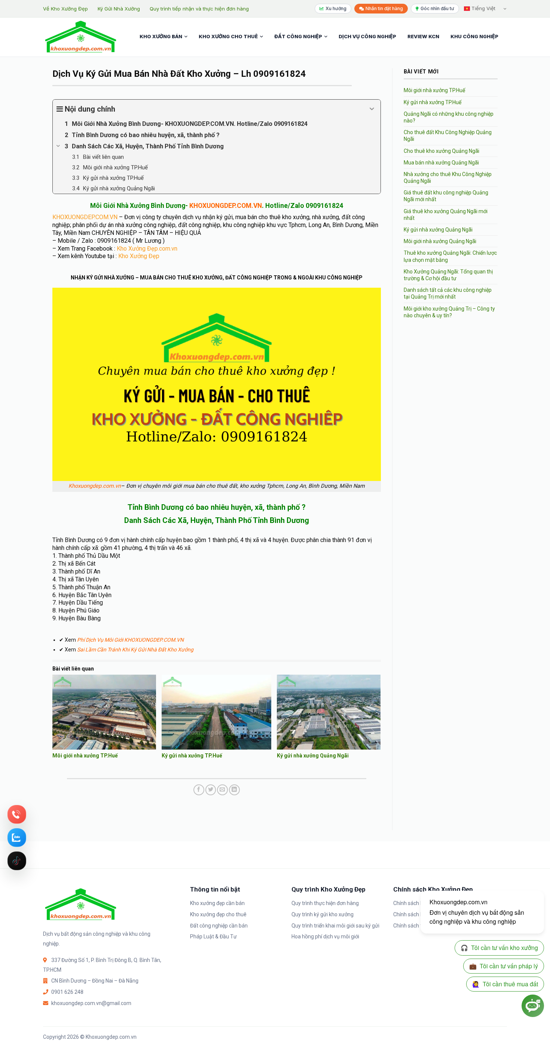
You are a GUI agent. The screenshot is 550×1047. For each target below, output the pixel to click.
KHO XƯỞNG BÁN (161, 36)
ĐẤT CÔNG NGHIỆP (298, 36)
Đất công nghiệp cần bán (219, 926)
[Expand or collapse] (372, 109)
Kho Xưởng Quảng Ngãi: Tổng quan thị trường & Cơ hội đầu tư (448, 275)
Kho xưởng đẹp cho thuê (218, 914)
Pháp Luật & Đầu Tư (213, 936)
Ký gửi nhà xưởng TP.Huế (192, 756)
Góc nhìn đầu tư (437, 8)
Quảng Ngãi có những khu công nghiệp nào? (449, 117)
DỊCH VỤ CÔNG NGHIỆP (367, 36)
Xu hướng (336, 8)
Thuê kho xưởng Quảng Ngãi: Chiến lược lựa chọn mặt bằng (450, 256)
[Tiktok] (16, 860)
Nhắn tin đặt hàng (384, 8)
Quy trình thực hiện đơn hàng (325, 903)
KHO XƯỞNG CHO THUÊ (228, 36)
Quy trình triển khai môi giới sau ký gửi (335, 926)
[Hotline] (16, 814)
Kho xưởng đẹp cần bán (217, 903)
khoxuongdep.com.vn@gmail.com (91, 1003)
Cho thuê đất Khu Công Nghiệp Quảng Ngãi (448, 135)
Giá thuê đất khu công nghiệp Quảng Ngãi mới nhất (446, 196)
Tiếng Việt (482, 8)
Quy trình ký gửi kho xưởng (322, 914)
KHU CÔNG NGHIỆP (474, 36)
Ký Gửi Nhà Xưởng (119, 9)
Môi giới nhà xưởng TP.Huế (85, 756)
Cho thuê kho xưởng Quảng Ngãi (441, 151)
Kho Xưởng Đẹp (138, 256)
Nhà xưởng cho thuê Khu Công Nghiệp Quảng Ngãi (448, 177)
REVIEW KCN (423, 36)
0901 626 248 (67, 992)
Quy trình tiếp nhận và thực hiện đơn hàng (199, 9)
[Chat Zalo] (16, 837)
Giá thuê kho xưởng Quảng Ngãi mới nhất (446, 214)
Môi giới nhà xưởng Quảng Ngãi (440, 241)
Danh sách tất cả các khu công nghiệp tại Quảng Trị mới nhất (448, 293)
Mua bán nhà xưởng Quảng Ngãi (441, 163)
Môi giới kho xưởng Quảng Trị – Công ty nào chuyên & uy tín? (449, 312)
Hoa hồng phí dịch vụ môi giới (325, 936)
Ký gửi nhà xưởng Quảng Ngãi (313, 756)
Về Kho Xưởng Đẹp (65, 9)
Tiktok (17, 861)
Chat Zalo (17, 838)
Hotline (17, 814)
